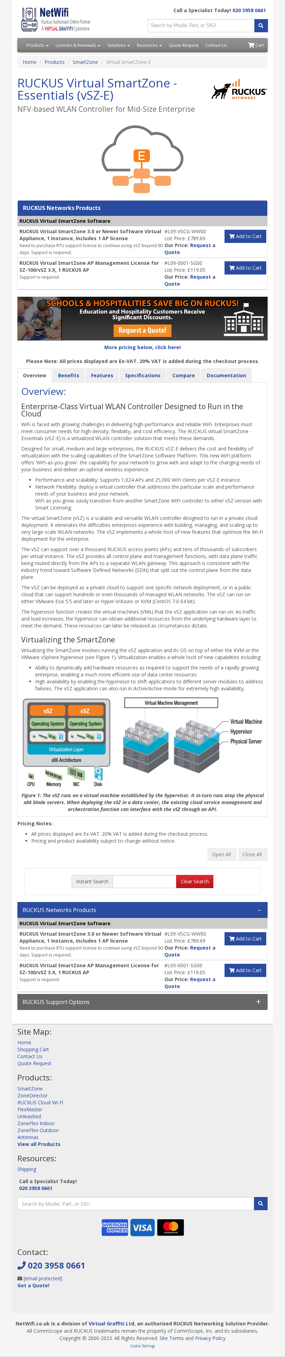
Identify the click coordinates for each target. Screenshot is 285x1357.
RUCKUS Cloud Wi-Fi (40, 1102)
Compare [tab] (183, 375)
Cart (259, 45)
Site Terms (172, 1338)
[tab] (142, 910)
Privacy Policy (210, 1338)
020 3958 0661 (249, 10)
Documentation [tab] (226, 375)
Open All (222, 854)
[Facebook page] (22, 1302)
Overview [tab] (34, 375)
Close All (253, 854)
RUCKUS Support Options (56, 1002)
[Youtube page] (44, 1302)
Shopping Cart (33, 1049)
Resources (147, 45)
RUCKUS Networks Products (59, 910)
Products (35, 45)
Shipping (26, 1169)
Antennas (28, 1137)
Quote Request (183, 45)
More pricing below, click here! (142, 347)
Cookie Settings (142, 1345)
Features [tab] (102, 375)
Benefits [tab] (68, 375)
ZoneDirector (32, 1095)
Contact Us (216, 45)
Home (29, 62)
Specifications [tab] (143, 375)
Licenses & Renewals (76, 45)
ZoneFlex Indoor (36, 1123)
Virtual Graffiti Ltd (111, 1323)
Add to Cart (248, 236)
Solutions (117, 45)
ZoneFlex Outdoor (38, 1130)
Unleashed (29, 1116)
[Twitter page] (33, 1302)
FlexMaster (29, 1109)
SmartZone (85, 62)
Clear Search (195, 881)
